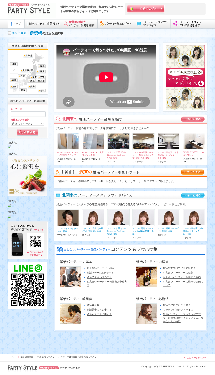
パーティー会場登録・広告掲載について (77, 357)
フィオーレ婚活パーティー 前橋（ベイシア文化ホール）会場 (142, 155)
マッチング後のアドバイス (178, 309)
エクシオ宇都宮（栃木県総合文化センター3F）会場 (168, 155)
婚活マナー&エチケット (100, 272)
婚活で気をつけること (99, 277)
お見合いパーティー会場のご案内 (182, 277)
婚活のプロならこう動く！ (178, 305)
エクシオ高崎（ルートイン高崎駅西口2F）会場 (143, 231)
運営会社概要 (27, 357)
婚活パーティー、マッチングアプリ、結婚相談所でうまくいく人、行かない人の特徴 (183, 318)
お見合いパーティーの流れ (102, 268)
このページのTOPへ (197, 357)
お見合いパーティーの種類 (178, 272)
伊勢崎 (36, 33)
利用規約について (45, 357)
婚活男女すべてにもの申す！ (179, 268)
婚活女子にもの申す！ (99, 314)
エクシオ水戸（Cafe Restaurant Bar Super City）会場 (116, 155)
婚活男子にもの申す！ (99, 309)
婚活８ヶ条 (93, 305)
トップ (13, 357)
